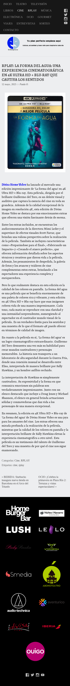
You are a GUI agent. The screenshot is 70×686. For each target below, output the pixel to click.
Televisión (39, 4)
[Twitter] (65, 15)
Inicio (7, 4)
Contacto (11, 30)
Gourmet (44, 17)
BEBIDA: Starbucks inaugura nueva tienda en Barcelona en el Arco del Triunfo (15, 481)
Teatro (21, 4)
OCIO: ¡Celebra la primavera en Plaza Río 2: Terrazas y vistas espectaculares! (52, 481)
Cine (20, 10)
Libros (8, 10)
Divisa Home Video (14, 185)
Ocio (30, 17)
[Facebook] (65, 11)
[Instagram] (65, 19)
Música (46, 10)
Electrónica (13, 17)
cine (15, 465)
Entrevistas (26, 23)
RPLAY (32, 10)
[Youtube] (65, 23)
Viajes (8, 23)
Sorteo (44, 23)
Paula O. (24, 84)
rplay (21, 465)
